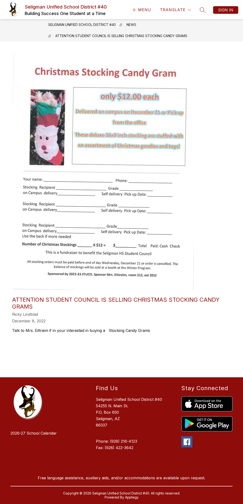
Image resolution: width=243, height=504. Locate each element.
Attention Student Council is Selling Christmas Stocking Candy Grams (121, 36)
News (131, 25)
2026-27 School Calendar (33, 433)
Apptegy (132, 497)
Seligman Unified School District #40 (82, 25)
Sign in (225, 10)
